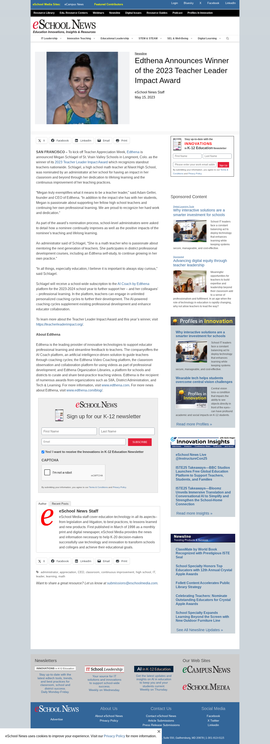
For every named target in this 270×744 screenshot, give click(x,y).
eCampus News (74, 4)
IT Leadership (49, 38)
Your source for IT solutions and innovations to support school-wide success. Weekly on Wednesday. (104, 683)
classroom (93, 572)
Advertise (56, 719)
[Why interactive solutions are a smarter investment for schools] (190, 240)
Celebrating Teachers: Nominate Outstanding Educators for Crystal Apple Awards (203, 599)
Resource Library (44, 12)
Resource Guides (157, 12)
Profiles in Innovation (200, 12)
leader (40, 576)
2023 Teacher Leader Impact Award (81, 162)
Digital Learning (207, 38)
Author (42, 503)
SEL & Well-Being (177, 38)
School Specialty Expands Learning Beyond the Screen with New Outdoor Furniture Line (202, 616)
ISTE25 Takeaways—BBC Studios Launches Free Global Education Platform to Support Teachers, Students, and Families (203, 473)
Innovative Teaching (79, 38)
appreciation (68, 572)
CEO (81, 572)
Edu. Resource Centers (74, 12)
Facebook (213, 716)
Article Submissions (161, 720)
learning (51, 576)
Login (174, 3)
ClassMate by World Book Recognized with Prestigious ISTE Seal (203, 553)
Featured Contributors (108, 4)
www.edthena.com (115, 385)
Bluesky (189, 3)
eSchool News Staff (78, 511)
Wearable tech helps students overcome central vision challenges (204, 380)
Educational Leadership (115, 38)
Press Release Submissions (161, 725)
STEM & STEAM (148, 38)
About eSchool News (109, 716)
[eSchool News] (64, 26)
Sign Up (223, 165)
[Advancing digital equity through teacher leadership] (190, 290)
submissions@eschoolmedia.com (132, 583)
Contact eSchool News (161, 716)
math (61, 576)
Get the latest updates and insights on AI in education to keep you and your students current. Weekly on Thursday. (153, 682)
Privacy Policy (119, 487)
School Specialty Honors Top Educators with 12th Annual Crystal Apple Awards (204, 570)
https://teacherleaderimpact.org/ (59, 324)
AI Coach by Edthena (133, 284)
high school (143, 572)
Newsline (114, 12)
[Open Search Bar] (227, 38)
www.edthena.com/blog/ (84, 390)
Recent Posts (60, 503)
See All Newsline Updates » (199, 630)
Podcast (177, 12)
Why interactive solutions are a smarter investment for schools (200, 334)
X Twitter (213, 720)
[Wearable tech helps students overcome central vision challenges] (191, 406)
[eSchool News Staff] (47, 524)
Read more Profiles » (194, 424)
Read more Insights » (194, 513)
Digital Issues (133, 12)
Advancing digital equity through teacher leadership (200, 263)
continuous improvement (117, 572)
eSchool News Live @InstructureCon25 (191, 457)
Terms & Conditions (98, 487)
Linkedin (213, 725)
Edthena (133, 152)
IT (154, 572)
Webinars (98, 12)
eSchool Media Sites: (46, 4)
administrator (49, 572)
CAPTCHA (50, 460)
